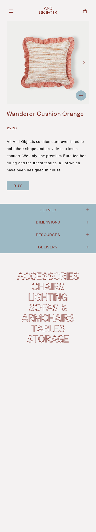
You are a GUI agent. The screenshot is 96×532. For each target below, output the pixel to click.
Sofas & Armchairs (48, 312)
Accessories (48, 275)
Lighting (48, 296)
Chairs (47, 286)
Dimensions (48, 221)
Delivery (48, 246)
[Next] (83, 62)
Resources (48, 234)
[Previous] (12, 62)
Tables (48, 328)
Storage (48, 338)
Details (48, 209)
